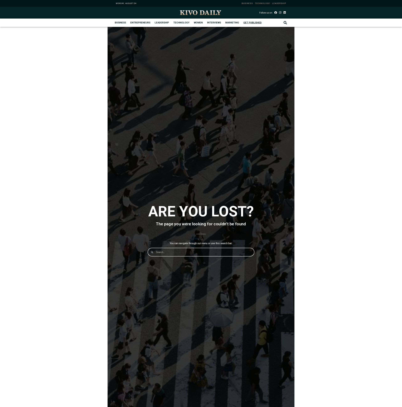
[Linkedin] (284, 12)
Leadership (162, 22)
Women (198, 22)
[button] (285, 22)
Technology (181, 22)
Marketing (232, 22)
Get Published (252, 22)
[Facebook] (276, 12)
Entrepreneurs (140, 22)
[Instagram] (280, 12)
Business (120, 22)
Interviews (214, 22)
